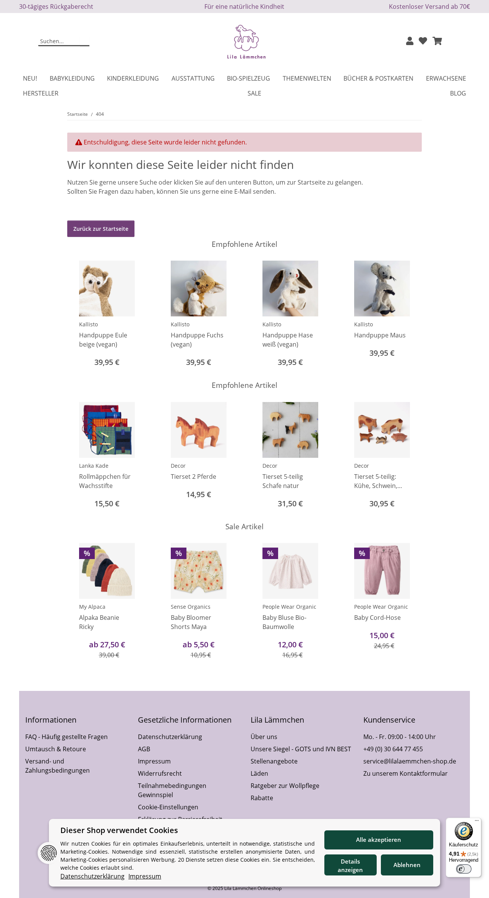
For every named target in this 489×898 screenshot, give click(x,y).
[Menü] (476, 822)
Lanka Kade (93, 465)
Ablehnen (407, 865)
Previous (80, 314)
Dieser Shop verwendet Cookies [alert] (119, 830)
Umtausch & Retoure (55, 749)
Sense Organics (190, 606)
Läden (259, 773)
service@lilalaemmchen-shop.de (409, 761)
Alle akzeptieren (378, 839)
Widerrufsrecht (160, 773)
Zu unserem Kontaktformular (405, 773)
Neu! (30, 78)
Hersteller (40, 93)
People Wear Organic (289, 606)
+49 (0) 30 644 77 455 (393, 749)
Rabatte (262, 798)
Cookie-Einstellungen (168, 807)
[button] (409, 41)
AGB (144, 749)
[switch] (463, 869)
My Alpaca (92, 606)
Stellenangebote (274, 761)
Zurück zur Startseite (100, 228)
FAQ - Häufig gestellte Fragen (66, 737)
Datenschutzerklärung (170, 737)
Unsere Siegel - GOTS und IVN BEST (301, 749)
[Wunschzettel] (423, 41)
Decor (178, 465)
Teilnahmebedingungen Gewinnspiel (172, 790)
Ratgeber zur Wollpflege (285, 785)
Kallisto (88, 324)
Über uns (264, 737)
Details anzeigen (350, 865)
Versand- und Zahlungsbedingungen (57, 766)
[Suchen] (84, 41)
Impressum (154, 761)
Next (409, 314)
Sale (254, 93)
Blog (458, 93)
